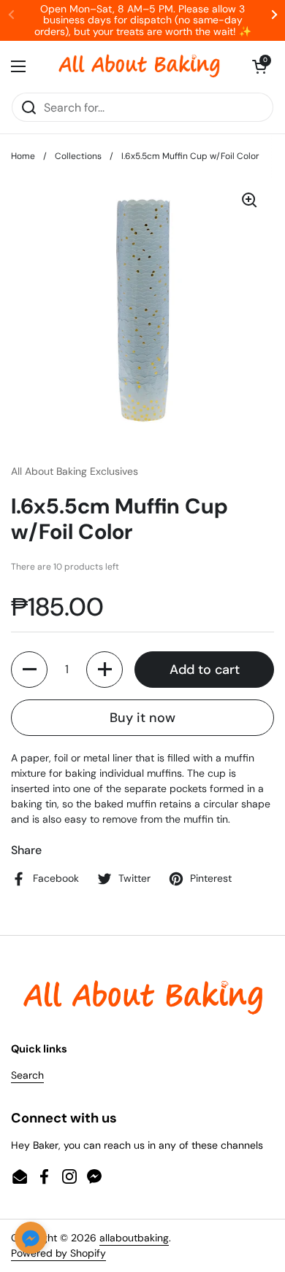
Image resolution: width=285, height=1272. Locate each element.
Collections (78, 156)
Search (27, 1075)
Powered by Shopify (58, 1253)
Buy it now (142, 717)
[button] (259, 66)
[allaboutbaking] (138, 66)
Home (23, 156)
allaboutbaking (134, 1237)
